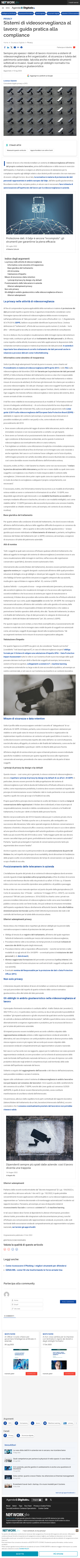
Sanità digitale (6, 13)
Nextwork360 (10, 1518)
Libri (55, 13)
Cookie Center (43, 1508)
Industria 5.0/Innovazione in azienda (40, 13)
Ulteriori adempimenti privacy (20, 286)
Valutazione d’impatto (17, 274)
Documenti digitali (19, 13)
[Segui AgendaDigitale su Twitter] (51, 1500)
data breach (23, 956)
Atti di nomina (13, 271)
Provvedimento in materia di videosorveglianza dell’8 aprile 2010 (31, 368)
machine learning (59, 664)
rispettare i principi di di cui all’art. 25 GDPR (41, 778)
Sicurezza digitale (18, 43)
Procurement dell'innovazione (69, 13)
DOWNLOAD (31, 1373)
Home (6, 43)
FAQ (66, 368)
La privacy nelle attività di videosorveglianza (23, 262)
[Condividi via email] (15, 47)
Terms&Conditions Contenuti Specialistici (21, 1508)
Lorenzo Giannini (10, 81)
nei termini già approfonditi (24, 1227)
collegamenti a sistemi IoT (38, 664)
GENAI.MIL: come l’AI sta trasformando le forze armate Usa (34, 1270)
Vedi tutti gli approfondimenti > (65, 1493)
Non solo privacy (12, 289)
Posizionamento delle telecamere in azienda (23, 283)
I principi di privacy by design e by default (25, 280)
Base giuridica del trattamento (20, 268)
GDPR (17, 323)
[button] (5, 8)
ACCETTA (20, 1553)
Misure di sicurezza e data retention (20, 277)
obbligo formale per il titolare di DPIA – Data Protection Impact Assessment (39, 653)
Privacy (30, 43)
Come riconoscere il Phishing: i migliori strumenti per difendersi (36, 1266)
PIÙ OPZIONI (58, 1553)
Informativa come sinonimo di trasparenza (25, 265)
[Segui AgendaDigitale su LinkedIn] (46, 1500)
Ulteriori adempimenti (17, 295)
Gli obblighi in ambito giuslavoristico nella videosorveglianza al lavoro (34, 292)
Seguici (36, 1500)
